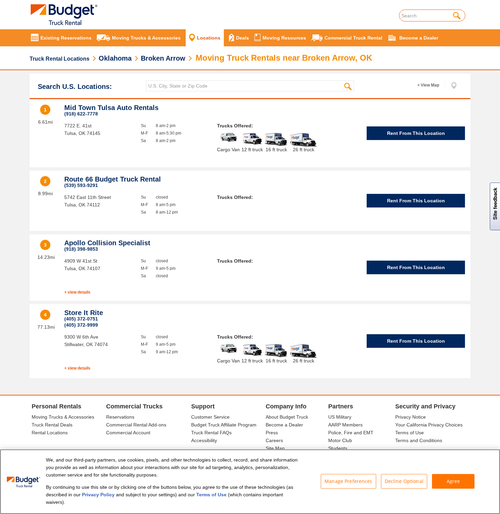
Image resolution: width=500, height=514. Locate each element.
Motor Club (340, 440)
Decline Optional (404, 481)
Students (337, 448)
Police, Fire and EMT (350, 432)
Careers (274, 440)
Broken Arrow (163, 58)
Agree (453, 481)
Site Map (275, 448)
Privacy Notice (410, 417)
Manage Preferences (348, 481)
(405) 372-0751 (81, 319)
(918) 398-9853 (81, 249)
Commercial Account (128, 432)
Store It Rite (83, 312)
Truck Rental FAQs (211, 432)
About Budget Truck (287, 417)
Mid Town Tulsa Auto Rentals (111, 107)
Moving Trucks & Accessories (63, 417)
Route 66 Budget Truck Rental (112, 179)
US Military (339, 417)
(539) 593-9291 (81, 185)
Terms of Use (409, 432)
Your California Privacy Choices (429, 424)
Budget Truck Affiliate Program (223, 424)
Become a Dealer (284, 424)
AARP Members (345, 424)
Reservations (120, 417)
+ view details (77, 292)
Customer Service (210, 417)
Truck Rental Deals (52, 424)
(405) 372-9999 (81, 325)
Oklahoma (115, 58)
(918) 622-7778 (81, 113)
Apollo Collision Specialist (107, 243)
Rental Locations (50, 432)
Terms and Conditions (418, 440)
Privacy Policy (98, 494)
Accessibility (204, 440)
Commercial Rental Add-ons (136, 424)
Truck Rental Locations (59, 59)
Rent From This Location (416, 133)
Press (272, 432)
